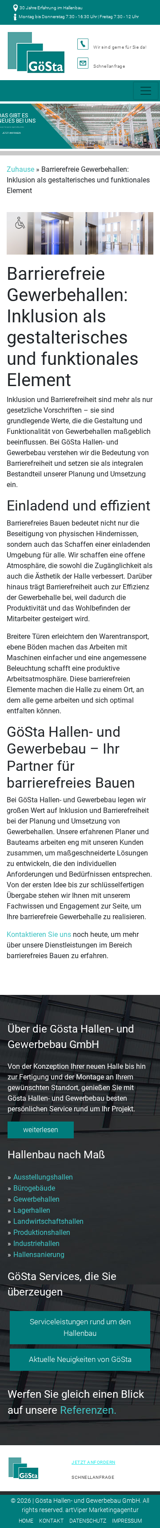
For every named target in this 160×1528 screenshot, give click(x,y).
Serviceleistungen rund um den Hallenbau (80, 1327)
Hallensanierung (38, 1254)
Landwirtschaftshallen (48, 1221)
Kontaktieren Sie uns (39, 934)
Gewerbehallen (36, 1199)
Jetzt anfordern (94, 1462)
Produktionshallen (41, 1232)
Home (26, 1521)
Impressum (127, 1521)
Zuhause (20, 169)
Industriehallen (36, 1243)
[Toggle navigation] (146, 90)
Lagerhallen (31, 1210)
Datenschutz (87, 1521)
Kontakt (51, 1521)
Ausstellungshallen (43, 1177)
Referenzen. (88, 1410)
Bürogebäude (34, 1188)
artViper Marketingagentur (102, 1509)
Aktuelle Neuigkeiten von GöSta (80, 1359)
